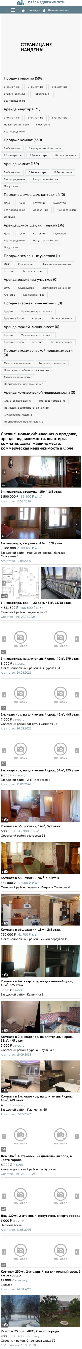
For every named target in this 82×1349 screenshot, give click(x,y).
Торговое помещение (52, 363)
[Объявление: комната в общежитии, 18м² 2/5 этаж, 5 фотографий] (40, 925)
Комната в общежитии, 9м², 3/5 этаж (30, 878)
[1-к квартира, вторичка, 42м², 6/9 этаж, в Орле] (21, 539)
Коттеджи (39, 203)
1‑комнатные (12, 87)
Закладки (34, 10)
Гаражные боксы (14, 318)
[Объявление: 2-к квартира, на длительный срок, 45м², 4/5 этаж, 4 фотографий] (21, 710)
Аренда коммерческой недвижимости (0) (39, 392)
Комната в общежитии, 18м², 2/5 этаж (31, 929)
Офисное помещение (17, 363)
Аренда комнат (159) (21, 164)
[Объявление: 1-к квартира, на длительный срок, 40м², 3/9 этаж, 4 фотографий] (21, 654)
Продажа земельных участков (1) (32, 256)
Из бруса (9, 217)
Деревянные (40, 210)
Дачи (22, 203)
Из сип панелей (66, 210)
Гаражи (8, 311)
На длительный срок (16, 124)
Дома (7, 203)
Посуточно (43, 124)
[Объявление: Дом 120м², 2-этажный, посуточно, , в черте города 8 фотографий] (21, 1211)
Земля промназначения (56, 264)
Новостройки (42, 94)
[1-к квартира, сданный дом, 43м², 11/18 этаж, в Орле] (21, 598)
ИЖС (7, 264)
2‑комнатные (35, 87)
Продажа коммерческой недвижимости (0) (38, 353)
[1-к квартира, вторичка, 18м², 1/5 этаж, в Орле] (21, 487)
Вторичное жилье (14, 94)
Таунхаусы (59, 203)
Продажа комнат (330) (23, 140)
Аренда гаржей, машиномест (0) (31, 327)
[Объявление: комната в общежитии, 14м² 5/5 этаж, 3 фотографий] (40, 822)
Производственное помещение (23, 384)
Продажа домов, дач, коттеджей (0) (34, 195)
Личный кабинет (58, 10)
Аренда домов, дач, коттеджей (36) (34, 225)
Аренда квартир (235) (22, 109)
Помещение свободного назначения (26, 370)
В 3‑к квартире (38, 155)
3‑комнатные (59, 87)
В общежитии (12, 148)
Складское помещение (18, 377)
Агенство (9, 271)
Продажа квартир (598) (23, 78)
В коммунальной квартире (45, 148)
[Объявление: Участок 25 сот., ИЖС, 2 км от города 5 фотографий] (40, 1327)
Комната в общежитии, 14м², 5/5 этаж (31, 826)
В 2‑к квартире (12, 155)
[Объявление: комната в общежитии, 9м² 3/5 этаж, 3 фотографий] (40, 874)
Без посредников (14, 101)
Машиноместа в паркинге (36, 311)
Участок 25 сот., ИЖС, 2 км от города (30, 1331)
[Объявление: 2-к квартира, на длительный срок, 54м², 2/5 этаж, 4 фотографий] (21, 766)
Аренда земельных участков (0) (30, 280)
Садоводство (26, 264)
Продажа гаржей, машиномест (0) (33, 303)
